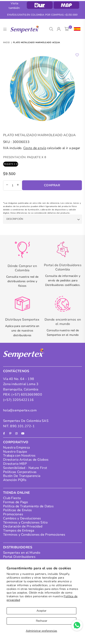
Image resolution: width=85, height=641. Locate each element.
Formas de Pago (15, 502)
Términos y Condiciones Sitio (25, 522)
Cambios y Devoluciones (22, 518)
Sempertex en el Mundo (21, 552)
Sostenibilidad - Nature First (25, 468)
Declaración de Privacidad (22, 526)
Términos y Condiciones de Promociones (34, 534)
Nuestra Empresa (16, 447)
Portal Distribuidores (19, 557)
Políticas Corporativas (20, 472)
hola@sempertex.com (20, 410)
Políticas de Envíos (17, 510)
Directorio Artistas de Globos (25, 459)
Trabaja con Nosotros (19, 455)
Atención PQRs (15, 480)
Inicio (6, 42)
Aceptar (41, 611)
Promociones (13, 514)
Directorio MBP (15, 463)
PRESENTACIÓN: (24, 157)
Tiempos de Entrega (18, 530)
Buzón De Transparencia (21, 476)
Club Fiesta (12, 498)
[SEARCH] (51, 29)
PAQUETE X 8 (11, 164)
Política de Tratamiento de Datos (28, 506)
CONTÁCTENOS (16, 371)
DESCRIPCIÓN (14, 219)
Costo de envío (34, 148)
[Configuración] (76, 29)
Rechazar (41, 621)
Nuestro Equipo (15, 451)
